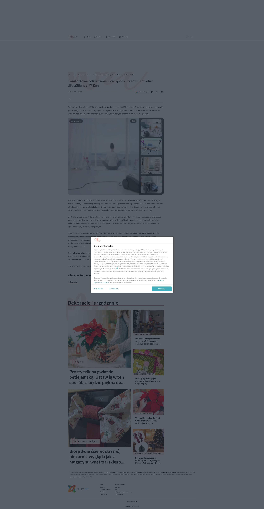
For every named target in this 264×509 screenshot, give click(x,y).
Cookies (106, 283)
